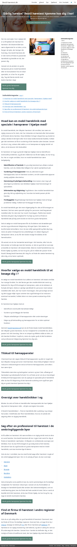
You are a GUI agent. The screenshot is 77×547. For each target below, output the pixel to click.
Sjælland (54, 2)
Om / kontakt (63, 2)
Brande (6, 469)
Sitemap (67, 545)
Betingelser (73, 545)
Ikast (5, 466)
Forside (34, 2)
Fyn (47, 2)
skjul (21, 95)
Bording (7, 473)
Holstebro (7, 477)
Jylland (41, 2)
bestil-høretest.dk (14, 328)
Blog (63, 545)
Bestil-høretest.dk (10, 2)
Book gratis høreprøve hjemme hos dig (38, 22)
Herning (7, 462)
